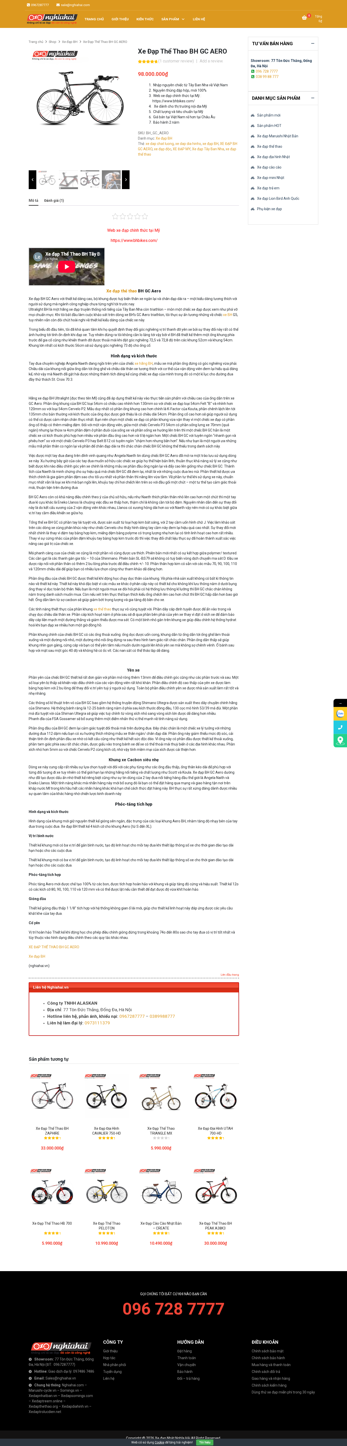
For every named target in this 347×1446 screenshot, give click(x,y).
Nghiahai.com (73, 1385)
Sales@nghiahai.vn (60, 1378)
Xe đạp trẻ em (268, 188)
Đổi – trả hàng (188, 1378)
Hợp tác (109, 1358)
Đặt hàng (184, 1351)
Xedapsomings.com (77, 1396)
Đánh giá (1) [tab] (54, 200)
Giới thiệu (110, 1351)
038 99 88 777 (267, 77)
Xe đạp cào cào (269, 167)
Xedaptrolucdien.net (45, 1412)
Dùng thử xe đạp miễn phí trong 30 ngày (283, 1392)
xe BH (227, 315)
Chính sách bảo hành (268, 1358)
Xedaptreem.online (47, 1401)
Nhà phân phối (114, 1365)
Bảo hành (185, 1372)
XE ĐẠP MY (182, 149)
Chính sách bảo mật (267, 1351)
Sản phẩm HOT (269, 126)
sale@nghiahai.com (75, 5)
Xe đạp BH (69, 42)
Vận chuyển (186, 1365)
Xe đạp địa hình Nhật (273, 157)
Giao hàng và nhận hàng (271, 1378)
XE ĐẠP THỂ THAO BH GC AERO (54, 947)
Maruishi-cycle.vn (42, 1390)
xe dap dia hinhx (188, 144)
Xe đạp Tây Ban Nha (208, 149)
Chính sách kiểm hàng (269, 1385)
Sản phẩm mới (268, 115)
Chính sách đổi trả (266, 1372)
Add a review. (211, 61)
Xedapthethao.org (43, 1406)
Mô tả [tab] (33, 200)
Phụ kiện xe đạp (269, 209)
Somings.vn (69, 1390)
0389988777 (162, 1016)
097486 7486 (83, 1371)
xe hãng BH (144, 363)
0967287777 (39, 5)
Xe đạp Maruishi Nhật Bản (277, 136)
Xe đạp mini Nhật (270, 178)
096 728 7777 (267, 71)
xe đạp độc (162, 149)
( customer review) (176, 61)
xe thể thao (102, 609)
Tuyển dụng (112, 1372)
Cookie (159, 1442)
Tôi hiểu (204, 1442)
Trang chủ (36, 42)
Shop (52, 42)
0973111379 (97, 1022)
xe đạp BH (210, 144)
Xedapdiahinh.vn (75, 1406)
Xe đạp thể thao (121, 291)
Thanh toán (186, 1358)
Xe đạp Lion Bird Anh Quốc (278, 198)
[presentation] (32, 179)
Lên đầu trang (230, 974)
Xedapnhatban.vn (43, 1396)
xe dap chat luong (160, 144)
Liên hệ (108, 1378)
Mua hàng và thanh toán (271, 1365)
